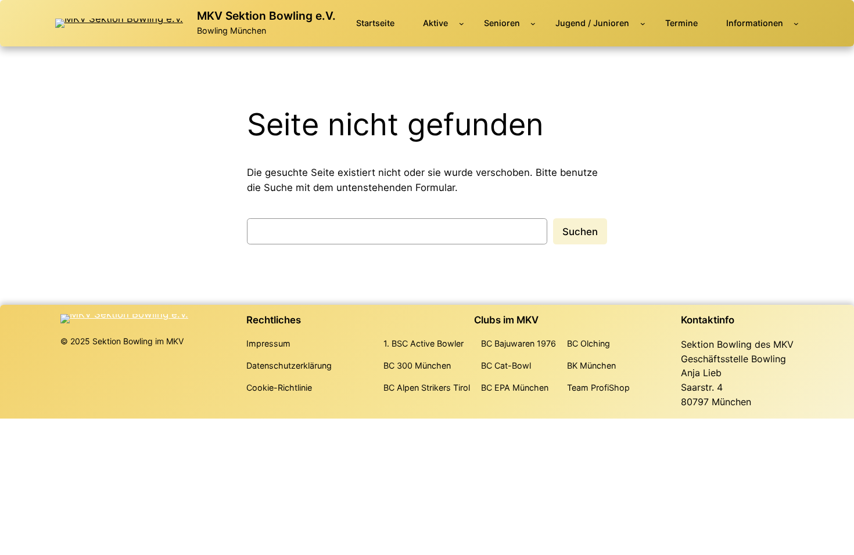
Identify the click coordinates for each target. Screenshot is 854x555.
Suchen (580, 231)
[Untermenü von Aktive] (461, 23)
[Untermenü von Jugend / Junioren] (642, 23)
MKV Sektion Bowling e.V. (266, 16)
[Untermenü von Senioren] (533, 23)
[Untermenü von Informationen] (796, 23)
